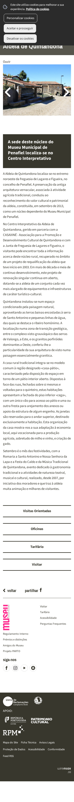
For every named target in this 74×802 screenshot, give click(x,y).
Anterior (10, 92)
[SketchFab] (34, 668)
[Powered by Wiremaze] (64, 768)
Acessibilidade (38, 700)
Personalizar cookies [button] (20, 18)
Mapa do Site (10, 742)
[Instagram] (16, 668)
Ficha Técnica (28, 742)
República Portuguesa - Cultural (15, 720)
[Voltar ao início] (18, 617)
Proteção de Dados (14, 749)
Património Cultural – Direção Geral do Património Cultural (41, 720)
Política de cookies (37, 9)
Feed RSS (8, 756)
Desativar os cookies (20, 38)
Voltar (11, 590)
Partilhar (31, 590)
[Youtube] (25, 668)
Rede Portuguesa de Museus (13, 730)
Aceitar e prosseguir (20, 28)
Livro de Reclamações (15, 701)
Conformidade (56, 749)
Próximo (64, 92)
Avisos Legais (47, 742)
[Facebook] (7, 668)
